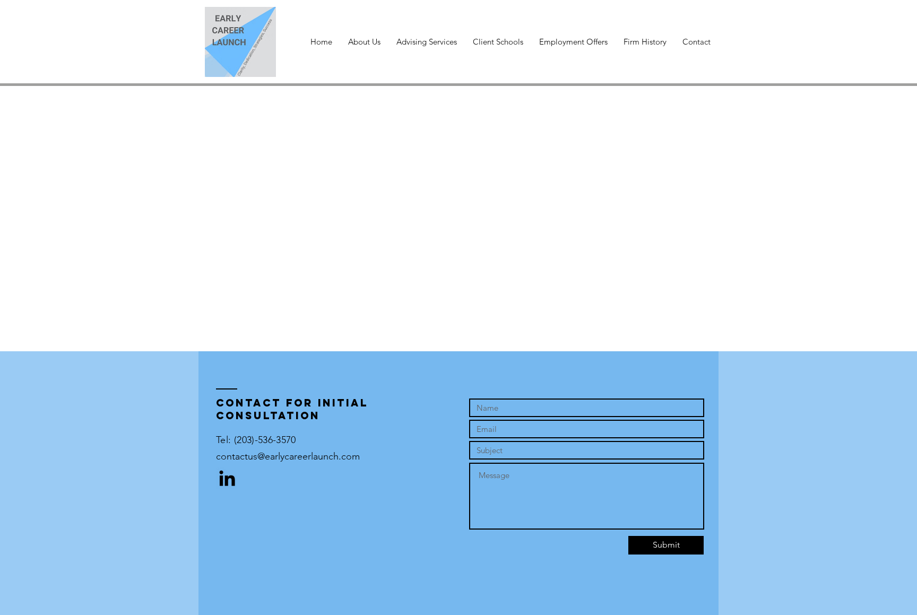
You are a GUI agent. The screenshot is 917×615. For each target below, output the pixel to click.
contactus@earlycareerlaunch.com (288, 456)
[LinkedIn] (227, 478)
